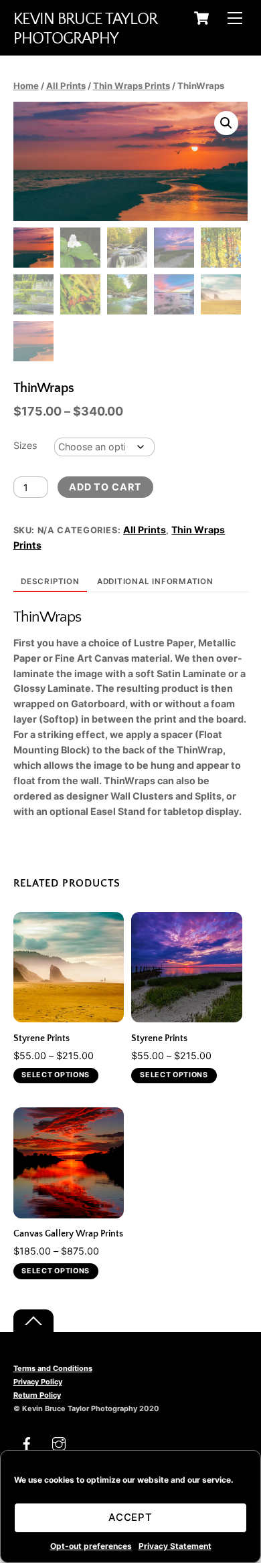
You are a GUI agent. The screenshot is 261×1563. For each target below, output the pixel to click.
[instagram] (59, 1443)
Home (26, 85)
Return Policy (37, 1395)
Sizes (25, 445)
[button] (226, 123)
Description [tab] (50, 581)
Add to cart (105, 486)
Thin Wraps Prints (131, 85)
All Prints (66, 85)
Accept (130, 1517)
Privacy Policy (37, 1381)
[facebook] (26, 1443)
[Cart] (201, 18)
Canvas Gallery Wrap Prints (68, 1233)
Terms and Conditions (52, 1368)
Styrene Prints (41, 1038)
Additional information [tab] (155, 581)
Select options (55, 1075)
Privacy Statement (175, 1546)
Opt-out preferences (91, 1546)
